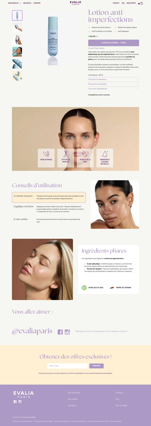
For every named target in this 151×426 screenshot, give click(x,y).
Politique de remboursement (22, 421)
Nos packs (27, 3)
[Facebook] (60, 332)
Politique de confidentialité (43, 421)
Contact (116, 3)
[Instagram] (67, 332)
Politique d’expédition (78, 421)
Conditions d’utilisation (62, 421)
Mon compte (131, 3)
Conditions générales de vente (98, 421)
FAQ (123, 3)
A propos (36, 3)
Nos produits (13, 3)
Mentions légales (116, 421)
